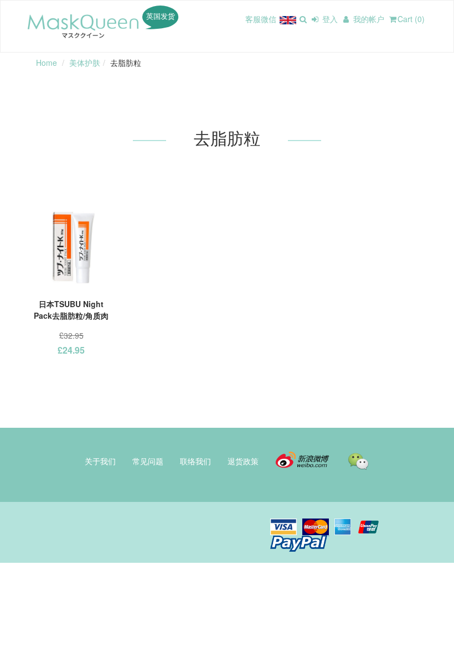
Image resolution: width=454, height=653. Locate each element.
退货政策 (243, 461)
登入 (329, 18)
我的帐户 (367, 18)
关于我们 (100, 461)
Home (46, 62)
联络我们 (195, 461)
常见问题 (147, 461)
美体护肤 (84, 62)
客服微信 (260, 18)
